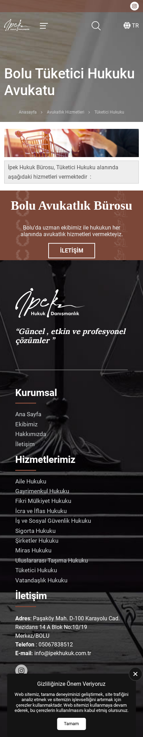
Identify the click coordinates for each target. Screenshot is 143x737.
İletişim (71, 250)
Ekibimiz (26, 424)
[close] (135, 674)
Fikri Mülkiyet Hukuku (43, 500)
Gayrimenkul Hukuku (42, 491)
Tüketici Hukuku (36, 570)
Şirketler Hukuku (36, 540)
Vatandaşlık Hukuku (41, 580)
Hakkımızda (30, 433)
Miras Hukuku (33, 550)
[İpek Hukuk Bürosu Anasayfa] (18, 25)
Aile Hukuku (30, 481)
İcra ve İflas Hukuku (41, 510)
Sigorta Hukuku (35, 530)
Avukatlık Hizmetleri (65, 112)
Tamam (71, 723)
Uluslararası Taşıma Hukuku (51, 560)
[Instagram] (21, 671)
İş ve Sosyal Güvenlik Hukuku (53, 520)
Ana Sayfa (28, 414)
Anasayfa (28, 112)
